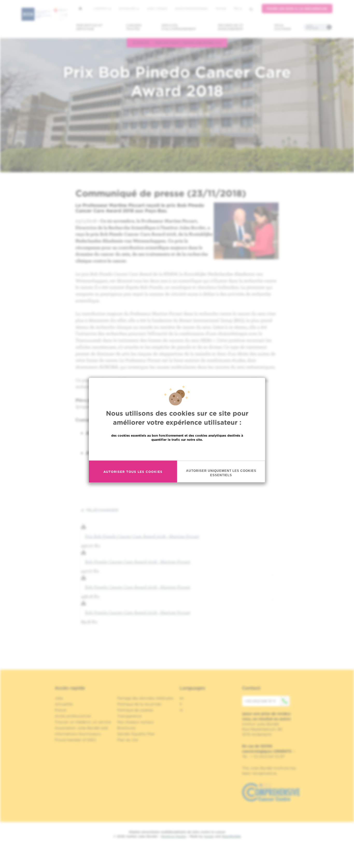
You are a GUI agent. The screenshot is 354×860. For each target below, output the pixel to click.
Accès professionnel (191, 8)
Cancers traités (134, 27)
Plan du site (127, 740)
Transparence (129, 716)
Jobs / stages (157, 8)
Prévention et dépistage (89, 27)
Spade (209, 836)
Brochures (126, 728)
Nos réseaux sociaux (135, 722)
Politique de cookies (135, 710)
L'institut (101, 8)
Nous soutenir (282, 27)
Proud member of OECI (75, 740)
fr (236, 9)
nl (181, 710)
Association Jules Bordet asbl (81, 728)
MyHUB (221, 8)
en (182, 698)
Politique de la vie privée (139, 704)
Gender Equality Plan (136, 734)
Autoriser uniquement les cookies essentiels (221, 473)
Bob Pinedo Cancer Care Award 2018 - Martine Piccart (137, 561)
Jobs (59, 698)
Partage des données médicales (145, 698)
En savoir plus (177, 451)
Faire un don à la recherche (297, 9)
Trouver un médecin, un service (83, 722)
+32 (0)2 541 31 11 (260, 701)
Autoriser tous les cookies (132, 471)
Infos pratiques (312, 27)
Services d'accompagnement (178, 27)
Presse (60, 710)
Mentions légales (173, 836)
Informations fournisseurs (78, 734)
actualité (141, 42)
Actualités (127, 8)
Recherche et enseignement (230, 27)
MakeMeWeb (231, 836)
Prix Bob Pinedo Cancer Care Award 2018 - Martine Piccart (142, 536)
